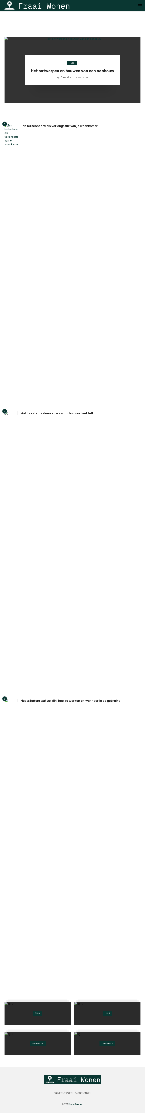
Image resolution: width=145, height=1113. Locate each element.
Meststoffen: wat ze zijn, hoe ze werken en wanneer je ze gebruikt (70, 701)
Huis (72, 63)
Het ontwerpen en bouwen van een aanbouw (72, 71)
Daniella (65, 77)
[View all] (38, 1013)
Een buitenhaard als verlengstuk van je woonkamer (59, 126)
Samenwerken (63, 1093)
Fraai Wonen (76, 1104)
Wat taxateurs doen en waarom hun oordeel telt (57, 413)
